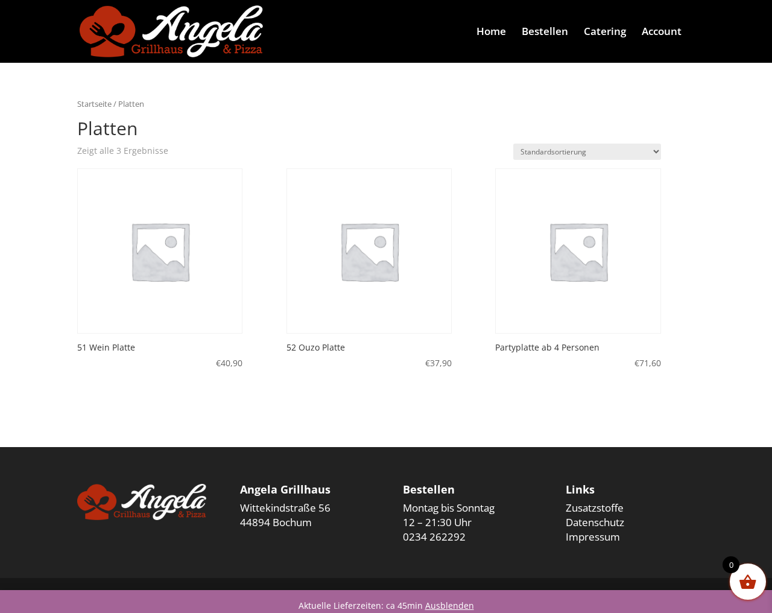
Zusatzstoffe (595, 508)
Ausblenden (449, 605)
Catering (605, 32)
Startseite (94, 103)
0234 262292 (434, 537)
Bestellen (545, 32)
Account (662, 32)
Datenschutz (595, 522)
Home (491, 32)
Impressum (593, 537)
